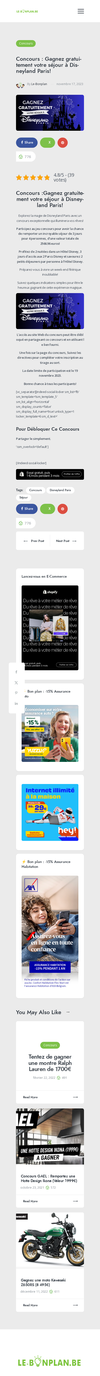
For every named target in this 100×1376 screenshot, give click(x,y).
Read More (30, 1097)
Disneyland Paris (60, 490)
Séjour (23, 498)
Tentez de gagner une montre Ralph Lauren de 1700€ (50, 1063)
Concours (26, 43)
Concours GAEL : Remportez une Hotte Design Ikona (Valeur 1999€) (49, 1178)
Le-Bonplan (39, 84)
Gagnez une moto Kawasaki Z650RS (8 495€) (43, 1282)
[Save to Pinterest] (17, 694)
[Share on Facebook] (17, 673)
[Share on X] (17, 683)
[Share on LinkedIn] (17, 704)
